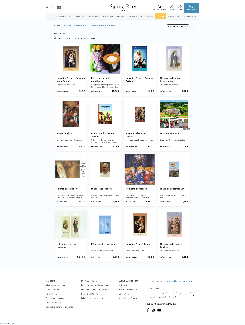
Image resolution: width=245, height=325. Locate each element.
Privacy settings (7, 323)
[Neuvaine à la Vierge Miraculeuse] (174, 59)
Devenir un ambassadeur (57, 298)
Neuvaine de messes (136, 188)
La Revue (133, 16)
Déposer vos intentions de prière (95, 285)
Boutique (160, 16)
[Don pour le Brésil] (174, 114)
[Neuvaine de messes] (140, 169)
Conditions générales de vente (59, 307)
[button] (178, 26)
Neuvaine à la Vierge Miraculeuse (171, 80)
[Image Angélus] (71, 114)
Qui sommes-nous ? (63, 16)
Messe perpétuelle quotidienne (101, 80)
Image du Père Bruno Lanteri (136, 135)
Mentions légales (53, 302)
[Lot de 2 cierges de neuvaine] (71, 225)
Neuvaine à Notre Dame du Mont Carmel (71, 80)
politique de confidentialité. (167, 297)
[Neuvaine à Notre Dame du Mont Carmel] (71, 59)
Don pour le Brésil (169, 133)
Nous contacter (189, 16)
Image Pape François (101, 188)
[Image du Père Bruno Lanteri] (140, 114)
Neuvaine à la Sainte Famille (171, 246)
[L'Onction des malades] (105, 225)
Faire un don (191, 9)
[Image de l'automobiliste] (174, 169)
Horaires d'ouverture (128, 289)
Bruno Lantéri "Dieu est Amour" (103, 135)
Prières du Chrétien (67, 188)
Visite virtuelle (125, 285)
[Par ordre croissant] (193, 26)
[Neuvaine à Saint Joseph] (140, 225)
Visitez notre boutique (55, 285)
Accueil (57, 25)
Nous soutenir (174, 16)
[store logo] (123, 8)
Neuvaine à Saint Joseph (138, 244)
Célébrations (124, 293)
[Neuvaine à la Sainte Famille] (174, 225)
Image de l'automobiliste (173, 188)
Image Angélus (64, 133)
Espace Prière (107, 16)
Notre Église (93, 16)
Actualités (121, 16)
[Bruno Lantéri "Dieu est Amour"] (105, 114)
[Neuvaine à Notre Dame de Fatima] (140, 59)
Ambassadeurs (147, 16)
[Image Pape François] (105, 169)
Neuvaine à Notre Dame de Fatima (140, 80)
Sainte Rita (79, 16)
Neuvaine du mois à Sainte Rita (95, 289)
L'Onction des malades (103, 244)
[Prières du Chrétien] (71, 169)
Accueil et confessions (128, 298)
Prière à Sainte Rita (89, 293)
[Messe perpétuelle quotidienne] (105, 59)
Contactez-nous (53, 289)
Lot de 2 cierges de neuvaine (67, 246)
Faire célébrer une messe (92, 298)
